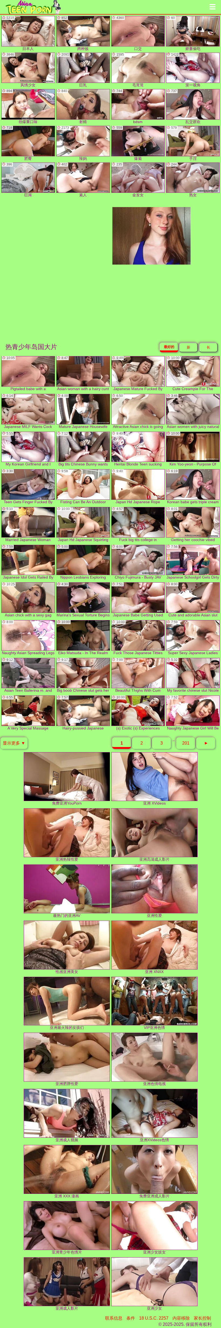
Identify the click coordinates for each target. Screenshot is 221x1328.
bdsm (129, 106)
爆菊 (129, 143)
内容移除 (181, 1318)
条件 (130, 1318)
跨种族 (75, 33)
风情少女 (21, 70)
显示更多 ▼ (14, 743)
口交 (129, 33)
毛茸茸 (130, 70)
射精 (74, 106)
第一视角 (185, 70)
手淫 (183, 143)
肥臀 (19, 143)
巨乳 (74, 70)
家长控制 (202, 1318)
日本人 (20, 33)
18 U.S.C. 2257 (153, 1318)
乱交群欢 (185, 106)
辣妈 (74, 143)
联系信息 (113, 1318)
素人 (74, 180)
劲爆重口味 (21, 106)
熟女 (183, 180)
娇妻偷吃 (185, 33)
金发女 (130, 180)
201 (185, 743)
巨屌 (19, 180)
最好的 (169, 347)
